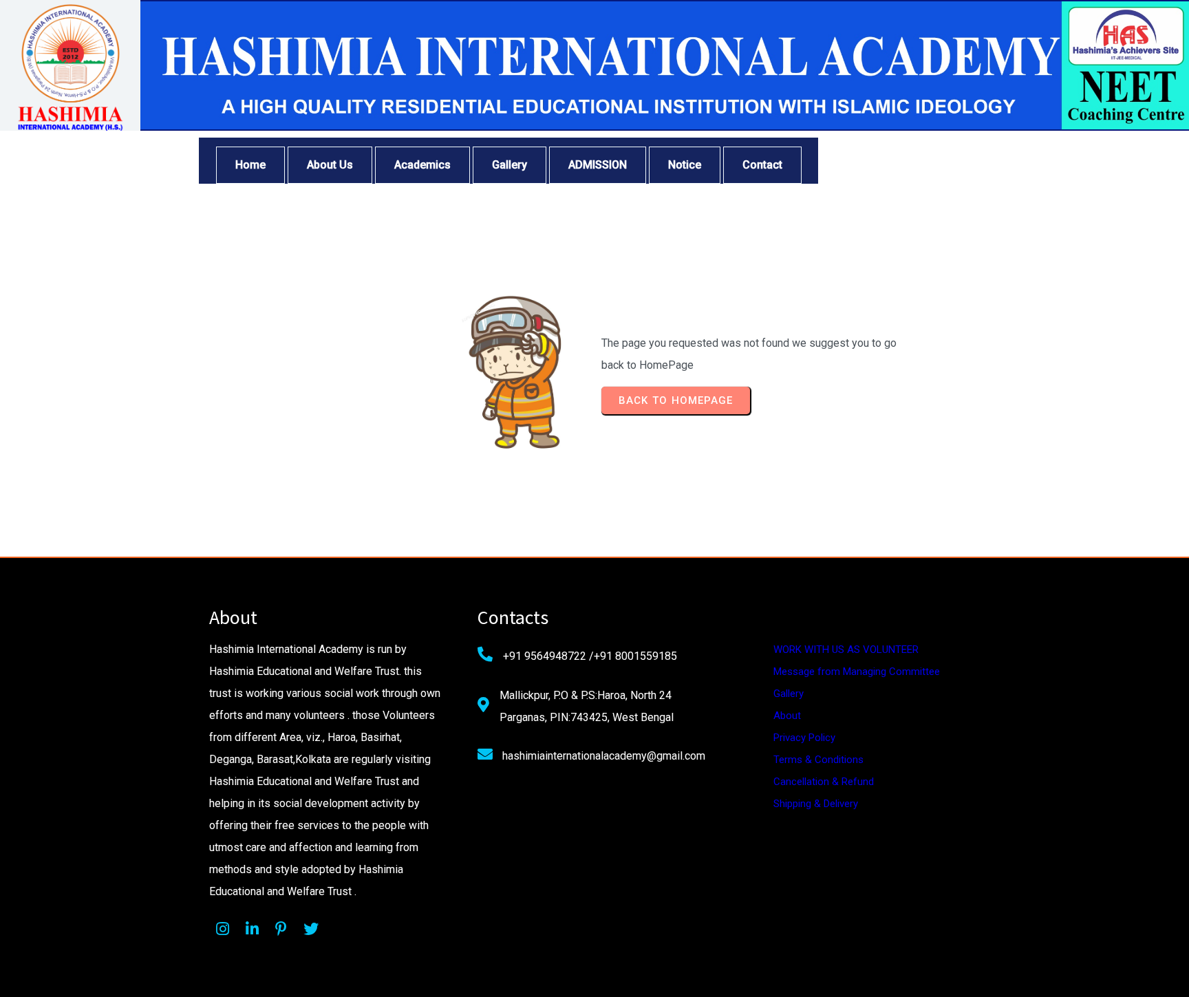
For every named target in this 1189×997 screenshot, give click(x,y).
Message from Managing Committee (856, 671)
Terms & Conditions (818, 759)
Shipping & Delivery (815, 803)
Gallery (788, 693)
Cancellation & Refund (823, 781)
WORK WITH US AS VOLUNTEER (846, 649)
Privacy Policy (804, 737)
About (787, 715)
